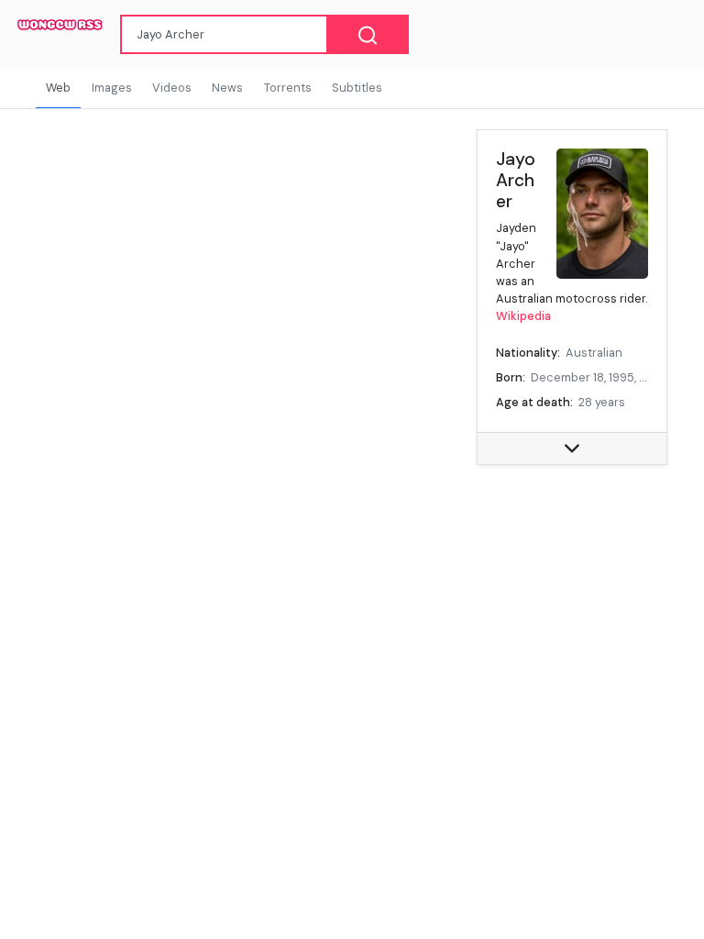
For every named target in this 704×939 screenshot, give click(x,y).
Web (58, 87)
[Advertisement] (572, 571)
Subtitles (357, 87)
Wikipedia (523, 316)
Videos (172, 87)
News (227, 87)
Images (112, 87)
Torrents (288, 87)
